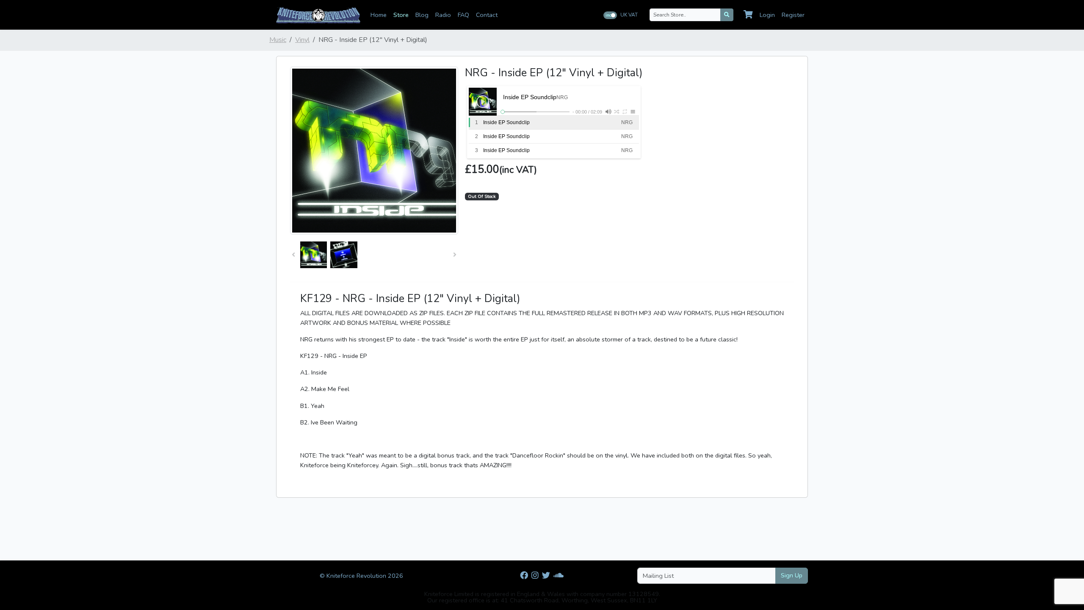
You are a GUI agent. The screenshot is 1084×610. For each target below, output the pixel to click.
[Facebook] (524, 575)
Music (277, 39)
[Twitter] (546, 575)
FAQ (463, 15)
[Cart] (748, 15)
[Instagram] (535, 575)
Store (401, 15)
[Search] (726, 14)
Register (793, 15)
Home (379, 15)
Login (767, 15)
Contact (487, 15)
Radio (443, 15)
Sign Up (791, 575)
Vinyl (302, 39)
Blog (422, 15)
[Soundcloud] (558, 575)
